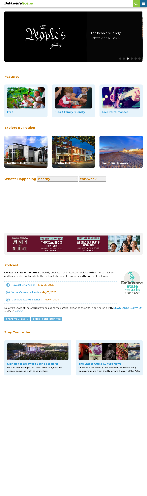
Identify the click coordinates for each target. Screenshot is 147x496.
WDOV (19, 311)
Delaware (18, 3)
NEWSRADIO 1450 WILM (127, 308)
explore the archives (47, 318)
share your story (17, 318)
